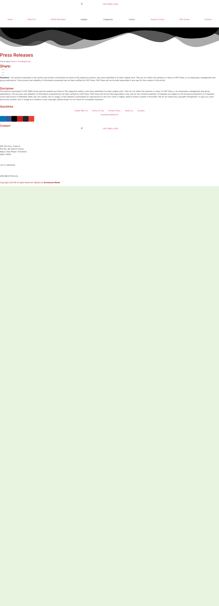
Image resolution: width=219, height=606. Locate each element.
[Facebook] (8, 119)
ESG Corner (184, 19)
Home (10, 19)
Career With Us (81, 110)
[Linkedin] (3, 119)
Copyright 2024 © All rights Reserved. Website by (30, 182)
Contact (208, 19)
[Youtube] (20, 119)
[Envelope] (31, 119)
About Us (32, 19)
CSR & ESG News (58, 19)
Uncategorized (24, 61)
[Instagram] (26, 119)
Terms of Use (98, 110)
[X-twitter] (14, 119)
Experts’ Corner (157, 19)
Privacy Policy (114, 110)
